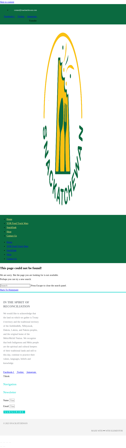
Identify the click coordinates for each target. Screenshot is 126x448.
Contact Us (12, 236)
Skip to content (7, 2)
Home (9, 219)
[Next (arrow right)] (4, 446)
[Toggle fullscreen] (4, 442)
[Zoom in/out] (1, 442)
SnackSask (11, 227)
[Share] (7, 442)
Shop (9, 231)
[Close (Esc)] (10, 442)
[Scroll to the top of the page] (1, 437)
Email (6, 406)
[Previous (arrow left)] (1, 446)
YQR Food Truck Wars (17, 223)
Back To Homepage (9, 290)
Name (6, 400)
